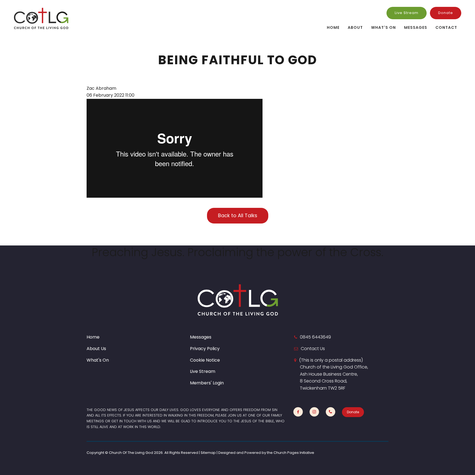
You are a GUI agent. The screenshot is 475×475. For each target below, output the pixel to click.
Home (333, 27)
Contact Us (313, 348)
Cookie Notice (205, 360)
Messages (415, 27)
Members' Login (207, 383)
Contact (446, 27)
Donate (445, 12)
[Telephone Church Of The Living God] (330, 412)
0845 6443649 (315, 337)
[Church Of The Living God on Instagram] (314, 412)
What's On (383, 27)
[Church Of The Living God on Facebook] (298, 412)
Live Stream (406, 12)
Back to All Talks (237, 215)
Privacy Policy (205, 348)
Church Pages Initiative (294, 452)
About (355, 27)
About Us (96, 348)
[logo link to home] (41, 18)
